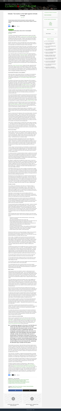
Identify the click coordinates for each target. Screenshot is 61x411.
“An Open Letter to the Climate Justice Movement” (28, 36)
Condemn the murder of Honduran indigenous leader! (17, 380)
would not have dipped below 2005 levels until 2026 (18, 104)
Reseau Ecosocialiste (30, 364)
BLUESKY (50, 24)
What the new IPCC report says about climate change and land (18, 379)
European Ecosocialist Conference (30, 365)
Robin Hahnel (19, 387)
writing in (18, 65)
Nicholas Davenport (14, 387)
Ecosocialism (20, 386)
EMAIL (50, 22)
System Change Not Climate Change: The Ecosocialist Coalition (23, 366)
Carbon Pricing (14, 386)
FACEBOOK (50, 23)
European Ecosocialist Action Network (18, 365)
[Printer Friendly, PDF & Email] (11, 29)
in (24, 54)
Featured (24, 386)
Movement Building (30, 386)
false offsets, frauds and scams (27, 84)
